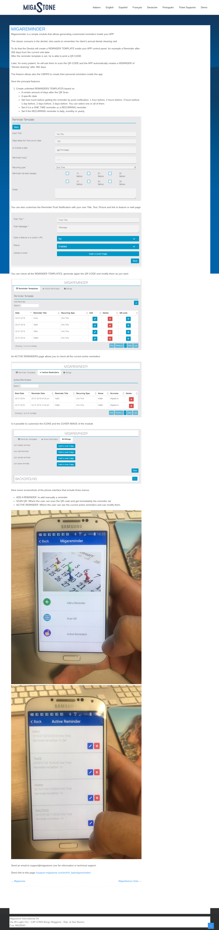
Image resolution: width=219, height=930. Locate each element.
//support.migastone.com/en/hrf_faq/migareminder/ (63, 872)
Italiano (97, 7)
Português (168, 7)
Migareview (19, 881)
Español (123, 7)
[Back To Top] (211, 926)
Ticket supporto (187, 7)
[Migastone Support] (41, 7)
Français (137, 7)
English (110, 7)
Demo (204, 7)
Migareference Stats (129, 881)
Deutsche (152, 7)
